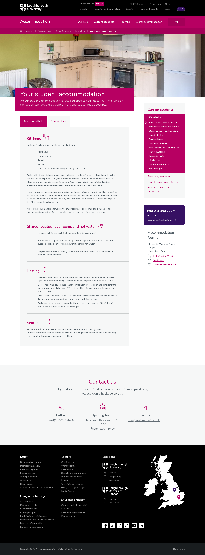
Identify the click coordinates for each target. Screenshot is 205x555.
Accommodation (45, 31)
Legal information (28, 508)
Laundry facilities (157, 135)
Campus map (115, 476)
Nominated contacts (159, 164)
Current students (104, 22)
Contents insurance (158, 143)
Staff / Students (138, 4)
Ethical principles (28, 512)
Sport (129, 9)
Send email (158, 260)
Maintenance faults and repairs (164, 147)
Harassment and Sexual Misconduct (37, 519)
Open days (25, 480)
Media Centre (67, 491)
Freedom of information (31, 523)
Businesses (155, 4)
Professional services (71, 476)
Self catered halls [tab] (34, 121)
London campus (27, 473)
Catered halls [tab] (59, 121)
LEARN (65, 508)
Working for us (68, 465)
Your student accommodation (103, 31)
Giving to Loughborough (73, 487)
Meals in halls (155, 160)
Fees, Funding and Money (73, 512)
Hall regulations (157, 151)
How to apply (27, 483)
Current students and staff (74, 505)
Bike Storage (155, 168)
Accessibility (26, 501)
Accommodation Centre (164, 264)
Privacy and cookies (29, 505)
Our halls (83, 22)
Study (83, 9)
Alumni (168, 4)
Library (64, 480)
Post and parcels (157, 139)
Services (30, 31)
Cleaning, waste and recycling (163, 130)
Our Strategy (67, 462)
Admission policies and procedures (37, 487)
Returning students (159, 176)
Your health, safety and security (164, 126)
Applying (125, 22)
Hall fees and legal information (159, 189)
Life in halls (80, 31)
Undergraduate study (30, 462)
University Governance (72, 483)
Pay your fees (68, 516)
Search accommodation (149, 22)
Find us (112, 472)
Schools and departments (74, 473)
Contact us (114, 480)
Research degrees (29, 469)
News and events (148, 9)
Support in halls (156, 156)
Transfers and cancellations (163, 182)
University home (21, 31)
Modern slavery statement (33, 516)
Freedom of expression (31, 526)
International (67, 469)
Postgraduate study (30, 465)
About (167, 9)
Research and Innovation (106, 9)
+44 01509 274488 (163, 256)
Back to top (179, 549)
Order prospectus (28, 476)
